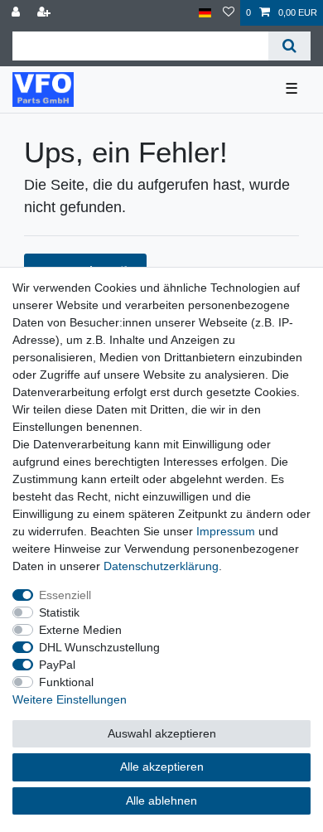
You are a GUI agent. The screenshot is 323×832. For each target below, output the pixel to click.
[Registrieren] (45, 13)
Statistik (59, 612)
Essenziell (65, 595)
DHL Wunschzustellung (99, 647)
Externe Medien (80, 629)
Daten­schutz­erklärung (161, 566)
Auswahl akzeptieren (162, 733)
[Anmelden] (17, 13)
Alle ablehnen (161, 800)
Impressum (225, 531)
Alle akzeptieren (162, 766)
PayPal (57, 664)
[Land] (205, 13)
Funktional (66, 682)
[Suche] (289, 45)
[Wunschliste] (228, 13)
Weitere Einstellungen (69, 699)
